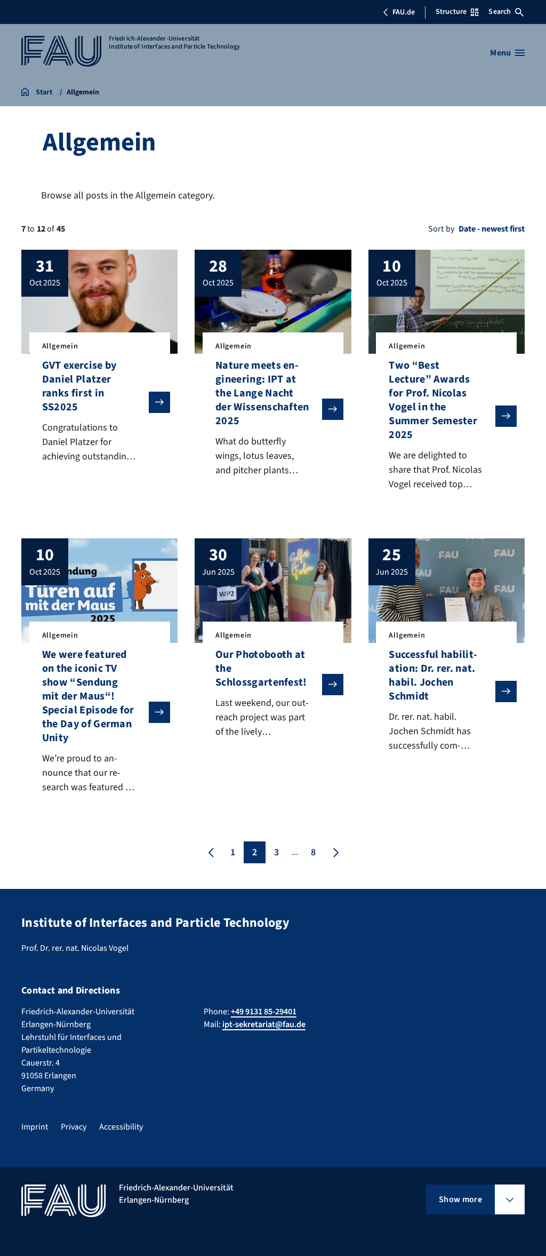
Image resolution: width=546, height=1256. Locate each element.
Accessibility (121, 1127)
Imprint (34, 1127)
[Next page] (335, 852)
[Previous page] (211, 852)
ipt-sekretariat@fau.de (264, 1024)
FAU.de (403, 12)
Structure (451, 11)
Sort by (441, 229)
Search (499, 11)
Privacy (73, 1127)
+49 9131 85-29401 (263, 1011)
